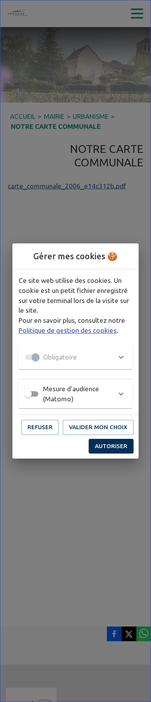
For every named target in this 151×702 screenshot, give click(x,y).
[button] (75, 357)
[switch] (28, 394)
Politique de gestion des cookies (68, 330)
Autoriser (111, 446)
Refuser (40, 427)
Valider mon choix (98, 427)
